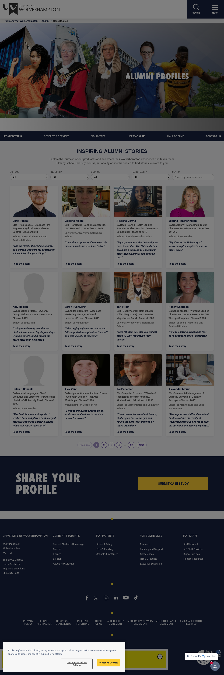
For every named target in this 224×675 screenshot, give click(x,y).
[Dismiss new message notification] (218, 652)
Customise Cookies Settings (77, 664)
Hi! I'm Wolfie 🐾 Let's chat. (201, 656)
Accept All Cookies (108, 662)
